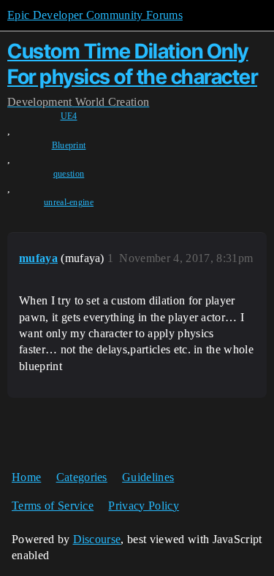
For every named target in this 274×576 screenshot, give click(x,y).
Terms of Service (53, 505)
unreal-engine (69, 202)
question (69, 174)
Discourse (97, 539)
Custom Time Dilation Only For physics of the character (132, 64)
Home (26, 477)
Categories (81, 477)
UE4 (69, 116)
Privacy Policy (143, 505)
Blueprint (69, 145)
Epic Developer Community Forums (95, 15)
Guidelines (148, 477)
